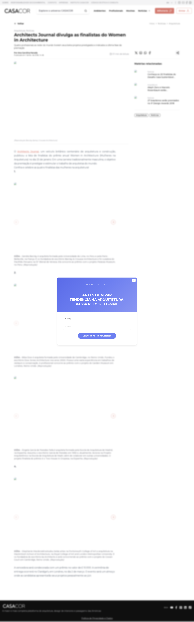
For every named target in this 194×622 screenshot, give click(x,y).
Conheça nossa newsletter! (97, 336)
